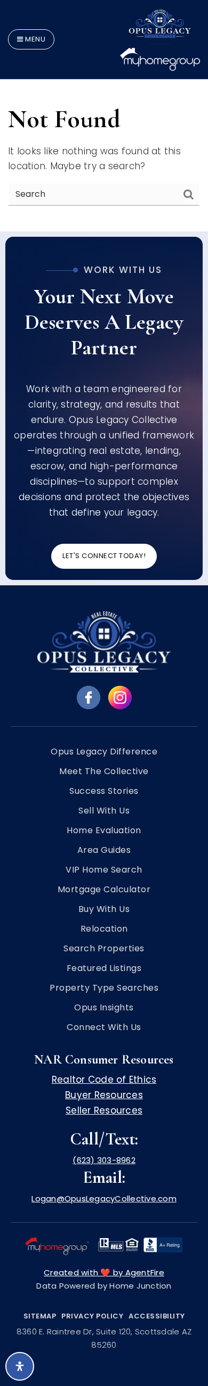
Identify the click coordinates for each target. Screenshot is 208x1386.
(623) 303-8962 (104, 1160)
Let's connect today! (104, 556)
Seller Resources (104, 1110)
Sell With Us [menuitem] (104, 811)
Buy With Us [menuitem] (104, 909)
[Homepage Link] (160, 38)
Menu (34, 39)
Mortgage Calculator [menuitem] (104, 889)
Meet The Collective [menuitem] (104, 771)
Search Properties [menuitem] (104, 949)
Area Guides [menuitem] (104, 850)
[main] (104, 115)
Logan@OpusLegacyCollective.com (104, 1198)
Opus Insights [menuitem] (104, 1008)
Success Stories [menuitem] (104, 791)
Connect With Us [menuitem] (104, 1027)
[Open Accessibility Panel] (19, 1366)
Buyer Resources (104, 1095)
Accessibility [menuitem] (157, 1316)
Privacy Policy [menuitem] (92, 1316)
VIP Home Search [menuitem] (104, 870)
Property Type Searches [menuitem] (104, 988)
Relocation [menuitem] (104, 929)
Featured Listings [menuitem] (104, 968)
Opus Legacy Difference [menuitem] (104, 752)
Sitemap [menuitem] (40, 1316)
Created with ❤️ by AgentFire (104, 1272)
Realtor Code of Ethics (104, 1079)
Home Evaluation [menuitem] (104, 830)
